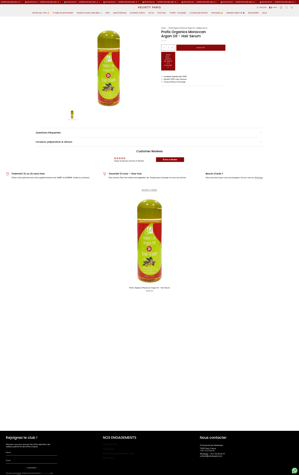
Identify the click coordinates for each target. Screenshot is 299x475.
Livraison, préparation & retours (54, 141)
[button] (40, 13)
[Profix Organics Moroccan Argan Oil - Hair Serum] (149, 240)
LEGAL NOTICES (110, 444)
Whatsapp (259, 177)
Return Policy (108, 458)
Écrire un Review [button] (170, 159)
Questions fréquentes (48, 132)
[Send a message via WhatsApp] (294, 470)
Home (163, 28)
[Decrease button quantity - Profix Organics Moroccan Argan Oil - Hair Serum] (164, 48)
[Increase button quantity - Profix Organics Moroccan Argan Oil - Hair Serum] (172, 48)
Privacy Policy (45, 473)
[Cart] (291, 7)
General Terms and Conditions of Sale (118, 453)
